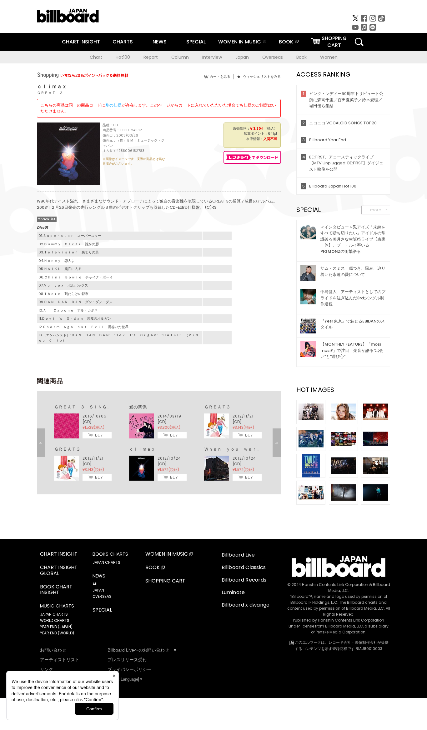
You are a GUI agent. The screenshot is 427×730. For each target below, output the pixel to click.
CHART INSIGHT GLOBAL (59, 571)
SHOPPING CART (165, 581)
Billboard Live (238, 554)
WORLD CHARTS (54, 620)
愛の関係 (138, 407)
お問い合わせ (53, 650)
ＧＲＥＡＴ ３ (50, 92)
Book (301, 57)
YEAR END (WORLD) (57, 633)
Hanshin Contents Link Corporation (335, 584)
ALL (95, 584)
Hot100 (123, 57)
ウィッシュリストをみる (262, 76)
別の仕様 (113, 105)
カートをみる (220, 76)
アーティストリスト (59, 659)
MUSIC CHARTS (57, 606)
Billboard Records (244, 579)
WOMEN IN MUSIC (239, 41)
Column (180, 57)
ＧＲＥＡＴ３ (217, 407)
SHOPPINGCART (334, 42)
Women (329, 57)
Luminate (233, 592)
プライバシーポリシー (129, 669)
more (375, 210)
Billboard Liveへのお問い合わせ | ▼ (142, 650)
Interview (212, 57)
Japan (242, 57)
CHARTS (123, 41)
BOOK (286, 41)
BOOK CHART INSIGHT (56, 590)
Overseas (272, 57)
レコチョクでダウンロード (252, 157)
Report (150, 57)
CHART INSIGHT (81, 41)
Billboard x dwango (246, 604)
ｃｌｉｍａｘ (142, 449)
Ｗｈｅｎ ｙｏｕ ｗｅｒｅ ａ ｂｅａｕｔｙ (252, 449)
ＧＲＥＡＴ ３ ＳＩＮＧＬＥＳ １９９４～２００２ (108, 407)
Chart (96, 57)
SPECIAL (196, 41)
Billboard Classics (244, 567)
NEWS (160, 41)
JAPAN (98, 590)
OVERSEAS (102, 596)
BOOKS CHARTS (110, 554)
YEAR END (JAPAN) (56, 626)
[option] (158, 443)
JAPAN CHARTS (54, 614)
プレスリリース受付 (127, 659)
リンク (46, 669)
